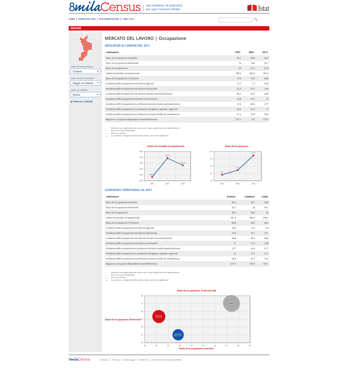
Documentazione (109, 18)
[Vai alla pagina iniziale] (126, 9)
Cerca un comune (79, 90)
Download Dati (87, 18)
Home (72, 18)
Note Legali (129, 359)
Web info (144, 359)
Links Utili (128, 18)
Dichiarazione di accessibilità (167, 359)
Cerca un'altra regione (82, 66)
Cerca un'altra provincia (82, 78)
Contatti (104, 359)
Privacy (116, 359)
